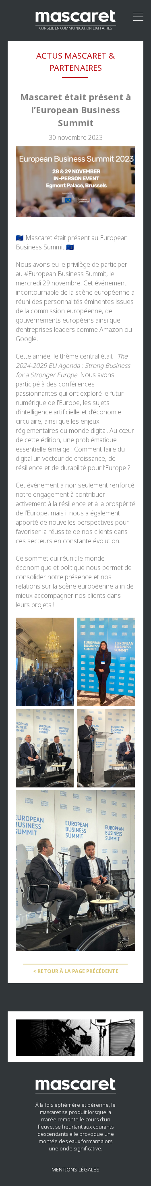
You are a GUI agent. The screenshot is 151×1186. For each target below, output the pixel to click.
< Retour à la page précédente (75, 971)
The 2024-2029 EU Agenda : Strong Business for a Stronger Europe (73, 366)
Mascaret (38, 238)
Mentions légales (75, 1169)
